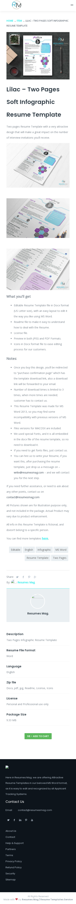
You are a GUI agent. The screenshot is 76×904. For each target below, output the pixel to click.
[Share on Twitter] (17, 577)
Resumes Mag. (26, 582)
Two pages (59, 558)
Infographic (44, 549)
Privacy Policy (14, 861)
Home (9, 20)
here (45, 538)
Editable (15, 549)
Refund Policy (14, 867)
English (29, 549)
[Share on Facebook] (23, 577)
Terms (9, 855)
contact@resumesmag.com (35, 810)
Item (19, 20)
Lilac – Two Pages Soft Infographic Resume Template (33, 102)
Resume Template (38, 558)
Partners (11, 849)
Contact (10, 837)
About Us (11, 831)
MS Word (60, 549)
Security (10, 873)
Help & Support (15, 843)
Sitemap (11, 879)
